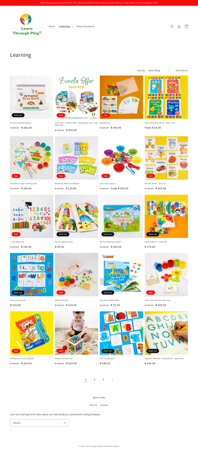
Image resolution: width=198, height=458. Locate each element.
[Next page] (112, 379)
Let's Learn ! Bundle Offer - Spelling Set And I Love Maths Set (76, 124)
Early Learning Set (17, 300)
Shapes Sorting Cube (64, 358)
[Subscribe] (64, 423)
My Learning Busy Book (109, 300)
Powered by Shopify (111, 446)
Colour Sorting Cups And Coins (157, 300)
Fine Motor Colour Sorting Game (23, 183)
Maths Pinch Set (61, 300)
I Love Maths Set (17, 242)
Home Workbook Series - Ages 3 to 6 (160, 123)
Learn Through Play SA (94, 446)
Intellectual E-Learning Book (22, 358)
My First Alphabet (107, 358)
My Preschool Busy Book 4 (111, 242)
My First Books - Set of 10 (155, 183)
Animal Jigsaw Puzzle (64, 242)
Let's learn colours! (108, 183)
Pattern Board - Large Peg (156, 242)
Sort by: (141, 70)
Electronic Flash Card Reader (67, 183)
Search (93, 404)
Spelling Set (105, 123)
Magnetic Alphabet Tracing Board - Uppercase (164, 358)
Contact (104, 404)
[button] (66, 26)
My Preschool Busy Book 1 (21, 123)
